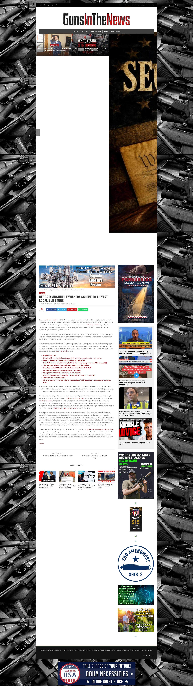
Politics (46, 290)
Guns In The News (46, 304)
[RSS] (45, 5)
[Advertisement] (96, 250)
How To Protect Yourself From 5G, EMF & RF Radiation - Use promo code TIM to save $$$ (75, 363)
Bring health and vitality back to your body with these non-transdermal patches (72, 358)
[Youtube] (52, 5)
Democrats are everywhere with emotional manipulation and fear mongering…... (132, 382)
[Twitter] (48, 5)
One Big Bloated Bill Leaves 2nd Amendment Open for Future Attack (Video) (46, 486)
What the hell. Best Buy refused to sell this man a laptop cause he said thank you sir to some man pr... (135, 413)
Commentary (43, 45)
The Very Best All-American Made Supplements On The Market (66, 365)
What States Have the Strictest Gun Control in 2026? (44, 49)
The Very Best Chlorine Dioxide (54, 378)
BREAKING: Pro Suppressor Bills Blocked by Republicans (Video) (105, 486)
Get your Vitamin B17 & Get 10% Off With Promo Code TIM (64, 360)
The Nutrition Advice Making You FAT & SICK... (134, 443)
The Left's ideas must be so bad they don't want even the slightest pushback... (135, 352)
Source (41, 444)
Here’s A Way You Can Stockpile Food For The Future (62, 370)
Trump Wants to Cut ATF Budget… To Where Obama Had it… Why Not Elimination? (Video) (86, 486)
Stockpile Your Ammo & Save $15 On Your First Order (62, 373)
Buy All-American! (49, 355)
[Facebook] (41, 5)
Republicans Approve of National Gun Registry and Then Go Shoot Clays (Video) (67, 486)
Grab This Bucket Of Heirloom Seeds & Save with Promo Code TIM (67, 368)
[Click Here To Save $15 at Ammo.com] (136, 519)
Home (41, 290)
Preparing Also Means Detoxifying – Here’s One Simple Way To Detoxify (69, 375)
